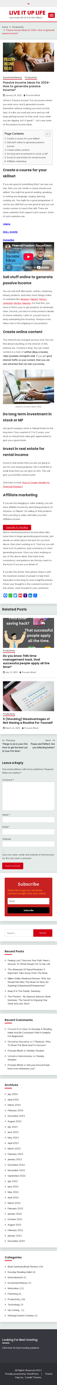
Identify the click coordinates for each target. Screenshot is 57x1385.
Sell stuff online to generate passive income (25, 144)
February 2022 (15, 1208)
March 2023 (14, 1148)
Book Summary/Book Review (23, 1266)
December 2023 (16, 1115)
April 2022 (13, 1197)
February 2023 (15, 1153)
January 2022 (15, 1213)
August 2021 (14, 1224)
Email (5, 826)
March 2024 (14, 1104)
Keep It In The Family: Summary (24, 990)
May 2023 (13, 1137)
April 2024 (13, 1099)
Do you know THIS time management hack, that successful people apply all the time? (26, 661)
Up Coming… (14, 1310)
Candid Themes (33, 1377)
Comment (8, 779)
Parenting (13, 1293)
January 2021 (15, 1235)
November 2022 (16, 1170)
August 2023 (14, 1121)
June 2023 (13, 1132)
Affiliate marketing (16, 161)
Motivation (13, 1288)
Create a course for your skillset (23, 138)
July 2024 (13, 1094)
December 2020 (16, 1240)
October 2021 (15, 1219)
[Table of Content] (47, 134)
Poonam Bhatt (33, 95)
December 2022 (16, 1164)
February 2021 (15, 1230)
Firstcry (43, 299)
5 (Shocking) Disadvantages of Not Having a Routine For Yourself (28, 721)
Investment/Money (12, 77)
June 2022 (13, 1186)
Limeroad (8, 303)
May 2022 (13, 1192)
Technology (14, 1304)
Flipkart (34, 299)
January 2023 (15, 1159)
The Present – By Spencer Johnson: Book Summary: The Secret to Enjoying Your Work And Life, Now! (29, 1000)
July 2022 (13, 1181)
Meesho (26, 303)
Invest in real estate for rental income (26, 157)
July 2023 (13, 1126)
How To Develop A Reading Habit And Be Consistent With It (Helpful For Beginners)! (30, 1033)
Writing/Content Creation (21, 1315)
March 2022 (14, 1202)
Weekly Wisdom (35, 1050)
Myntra (17, 303)
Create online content (18, 149)
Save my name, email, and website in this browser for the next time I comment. (28, 856)
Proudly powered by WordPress (22, 1373)
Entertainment (15, 1277)
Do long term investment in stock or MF (27, 153)
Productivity (31, 77)
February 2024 (15, 1110)
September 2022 (17, 1175)
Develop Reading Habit (20, 1272)
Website (6, 838)
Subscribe (28, 910)
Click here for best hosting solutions (20, 1347)
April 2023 (13, 1143)
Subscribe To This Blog (17, 527)
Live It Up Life (27, 13)
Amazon (24, 299)
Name (6, 814)
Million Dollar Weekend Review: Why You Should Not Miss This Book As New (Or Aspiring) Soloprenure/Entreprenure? (29, 982)
